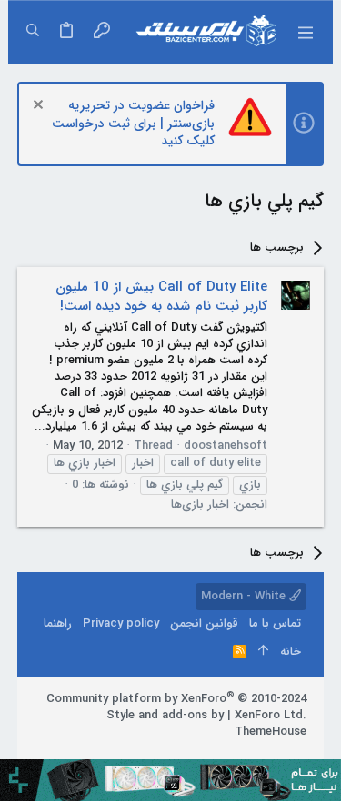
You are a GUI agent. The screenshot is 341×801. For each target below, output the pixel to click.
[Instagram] (271, 755)
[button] (304, 31)
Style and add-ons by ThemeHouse (206, 723)
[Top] (263, 652)
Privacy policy (121, 623)
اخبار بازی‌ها (200, 504)
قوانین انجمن (204, 623)
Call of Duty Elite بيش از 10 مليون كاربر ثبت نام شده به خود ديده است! (161, 296)
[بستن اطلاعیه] (40, 106)
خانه (290, 651)
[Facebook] (298, 755)
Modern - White (245, 596)
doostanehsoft (225, 445)
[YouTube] (216, 755)
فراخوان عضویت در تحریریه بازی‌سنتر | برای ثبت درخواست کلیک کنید (133, 123)
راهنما (58, 623)
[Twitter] (244, 755)
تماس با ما (275, 623)
